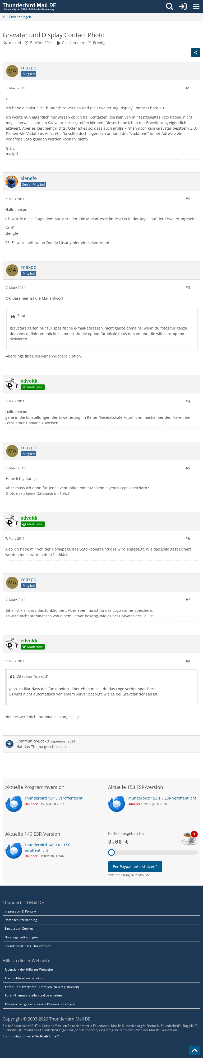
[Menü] (196, 6)
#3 (188, 287)
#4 (188, 401)
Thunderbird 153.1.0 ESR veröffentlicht (161, 798)
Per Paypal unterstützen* (135, 866)
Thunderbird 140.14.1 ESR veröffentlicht (47, 847)
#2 (188, 198)
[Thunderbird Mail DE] (29, 6)
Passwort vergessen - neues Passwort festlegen (40, 1004)
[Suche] (169, 6)
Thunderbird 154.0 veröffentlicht (53, 798)
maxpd (15, 42)
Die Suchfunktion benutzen (24, 978)
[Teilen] (195, 52)
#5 (188, 468)
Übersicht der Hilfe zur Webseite (29, 969)
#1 (188, 88)
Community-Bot (30, 741)
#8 (188, 661)
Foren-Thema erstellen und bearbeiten (33, 995)
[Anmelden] (183, 6)
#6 (188, 538)
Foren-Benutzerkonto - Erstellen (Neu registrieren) (42, 987)
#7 (188, 599)
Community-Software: (31, 1036)
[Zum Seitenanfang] (194, 1050)
